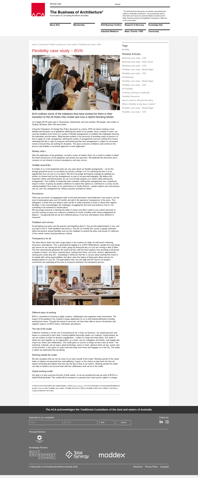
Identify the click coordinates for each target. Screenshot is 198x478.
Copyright (164, 466)
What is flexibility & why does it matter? (138, 104)
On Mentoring (127, 77)
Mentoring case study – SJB (134, 58)
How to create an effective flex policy (137, 100)
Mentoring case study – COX (134, 66)
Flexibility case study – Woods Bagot (137, 69)
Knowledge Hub (155, 24)
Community (153, 31)
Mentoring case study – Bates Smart (137, 62)
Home (34, 45)
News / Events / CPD (134, 31)
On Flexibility (127, 89)
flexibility (125, 49)
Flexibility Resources (131, 96)
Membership (79, 24)
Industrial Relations (109, 31)
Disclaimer (138, 466)
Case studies (72, 45)
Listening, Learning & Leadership (135, 93)
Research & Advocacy (134, 24)
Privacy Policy (151, 466)
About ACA (55, 24)
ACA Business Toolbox (111, 24)
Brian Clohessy (78, 386)
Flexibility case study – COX (134, 73)
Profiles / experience (57, 45)
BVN (34, 122)
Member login (55, 4)
